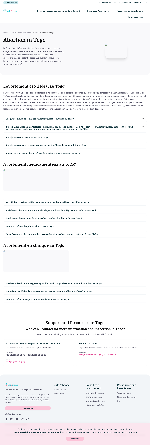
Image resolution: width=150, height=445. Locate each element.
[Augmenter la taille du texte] (115, 2)
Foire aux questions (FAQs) (95, 405)
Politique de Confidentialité (48, 432)
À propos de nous (135, 17)
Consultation (28, 408)
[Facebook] (6, 419)
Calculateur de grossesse (94, 397)
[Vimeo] (22, 419)
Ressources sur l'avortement (130, 11)
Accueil (5, 33)
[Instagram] (11, 419)
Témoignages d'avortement (126, 397)
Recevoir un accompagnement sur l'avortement (58, 11)
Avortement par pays (124, 393)
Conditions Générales (23, 432)
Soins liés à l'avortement (98, 11)
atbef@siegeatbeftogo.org (15, 362)
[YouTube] (17, 419)
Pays (37, 33)
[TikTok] (27, 419)
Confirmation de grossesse (95, 393)
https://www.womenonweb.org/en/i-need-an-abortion (97, 355)
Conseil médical (59, 394)
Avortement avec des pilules (95, 401)
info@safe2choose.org (13, 414)
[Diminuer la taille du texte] (99, 2)
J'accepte (75, 439)
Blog (118, 401)
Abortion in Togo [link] (48, 33)
